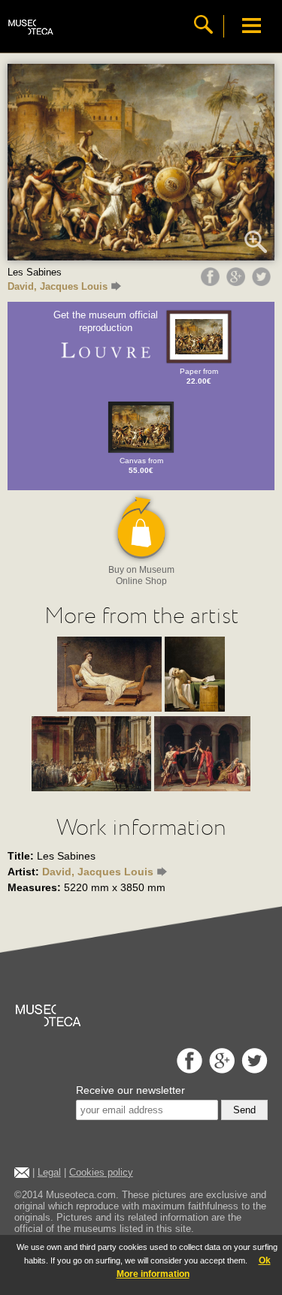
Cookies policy (101, 1172)
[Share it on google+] (237, 282)
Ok (265, 1260)
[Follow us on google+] (220, 1069)
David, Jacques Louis (58, 286)
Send (244, 1110)
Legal (49, 1172)
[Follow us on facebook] (187, 1069)
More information (153, 1274)
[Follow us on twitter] (253, 1069)
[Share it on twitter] (263, 282)
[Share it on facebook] (212, 282)
